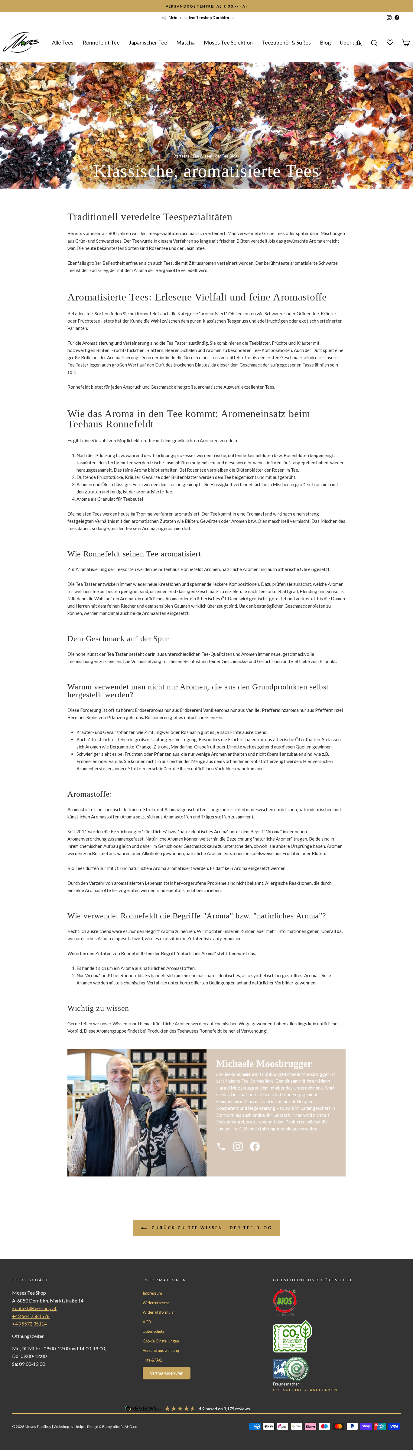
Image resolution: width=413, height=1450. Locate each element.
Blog (325, 42)
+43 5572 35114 (29, 1323)
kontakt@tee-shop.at (34, 1308)
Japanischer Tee (148, 42)
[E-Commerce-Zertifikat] (326, 1369)
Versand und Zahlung (161, 1350)
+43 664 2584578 (31, 1316)
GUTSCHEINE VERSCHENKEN (305, 1390)
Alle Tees (62, 42)
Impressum (152, 1293)
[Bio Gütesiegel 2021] (326, 1303)
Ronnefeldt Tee (101, 42)
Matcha (185, 42)
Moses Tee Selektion (228, 42)
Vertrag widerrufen (166, 1373)
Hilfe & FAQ (152, 1360)
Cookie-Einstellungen (161, 1341)
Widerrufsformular (159, 1312)
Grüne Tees (273, 233)
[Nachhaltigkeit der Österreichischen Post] (326, 1336)
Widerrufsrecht (156, 1302)
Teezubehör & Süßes (286, 42)
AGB (147, 1321)
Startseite (182, 156)
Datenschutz (153, 1331)
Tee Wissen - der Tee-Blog (214, 156)
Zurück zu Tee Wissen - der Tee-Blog (210, 1227)
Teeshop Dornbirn (212, 17)
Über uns (350, 42)
